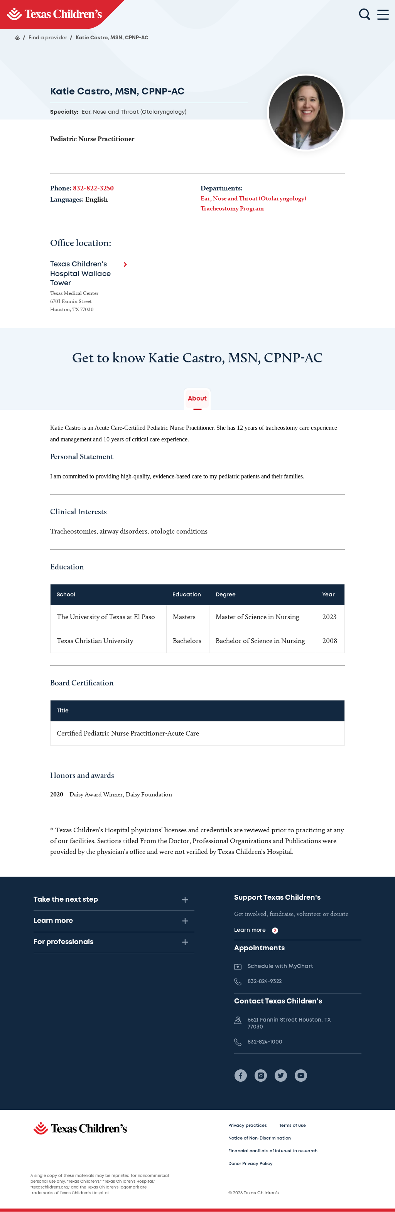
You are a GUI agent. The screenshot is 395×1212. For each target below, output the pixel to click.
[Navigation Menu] (383, 15)
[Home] (17, 38)
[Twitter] (280, 1075)
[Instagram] (260, 1075)
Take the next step (66, 900)
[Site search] (364, 14)
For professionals (63, 942)
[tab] (197, 399)
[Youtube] (300, 1075)
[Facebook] (240, 1075)
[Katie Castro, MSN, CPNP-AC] (62, 14)
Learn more (53, 921)
